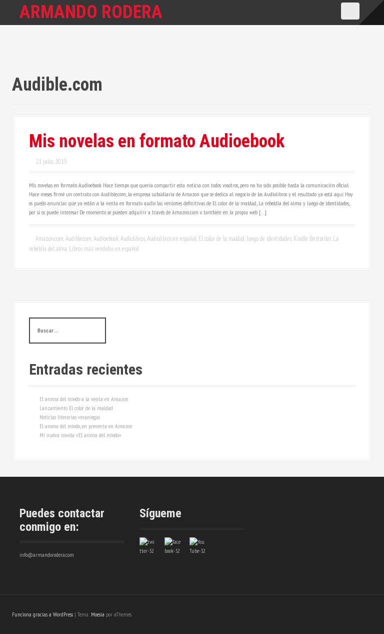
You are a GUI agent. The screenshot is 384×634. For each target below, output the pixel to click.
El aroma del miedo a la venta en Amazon (84, 399)
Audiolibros (132, 238)
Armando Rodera (91, 12)
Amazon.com (50, 238)
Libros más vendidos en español (103, 248)
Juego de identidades (269, 238)
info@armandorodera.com (47, 554)
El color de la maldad (221, 238)
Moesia (97, 614)
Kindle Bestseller (312, 238)
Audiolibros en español (171, 238)
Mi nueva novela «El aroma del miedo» (81, 435)
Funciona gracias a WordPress (42, 614)
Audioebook (106, 238)
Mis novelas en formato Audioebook (156, 141)
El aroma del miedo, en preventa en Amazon (86, 426)
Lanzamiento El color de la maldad (76, 408)
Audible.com (79, 238)
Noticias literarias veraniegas (70, 417)
